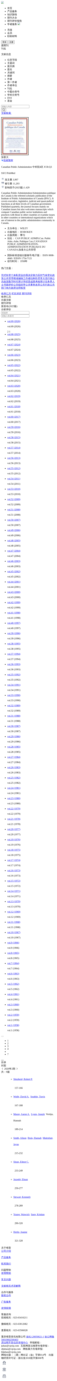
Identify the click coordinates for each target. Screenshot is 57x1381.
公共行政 (45, 284)
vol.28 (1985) (13, 746)
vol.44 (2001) (13, 581)
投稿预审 (8, 160)
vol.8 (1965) (13, 953)
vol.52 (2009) (13, 499)
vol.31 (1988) (13, 716)
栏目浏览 (16, 293)
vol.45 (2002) (13, 571)
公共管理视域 (11, 278)
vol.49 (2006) (13, 530)
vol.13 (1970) (13, 901)
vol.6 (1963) (13, 973)
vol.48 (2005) (13, 540)
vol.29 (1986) (13, 736)
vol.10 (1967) (13, 932)
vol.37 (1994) (13, 654)
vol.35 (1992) (13, 674)
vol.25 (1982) (13, 777)
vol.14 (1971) (13, 891)
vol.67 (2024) (13, 344)
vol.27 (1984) (13, 757)
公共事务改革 (33, 284)
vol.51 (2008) (13, 509)
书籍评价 (8, 284)
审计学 (22, 281)
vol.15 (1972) (13, 881)
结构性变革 (36, 278)
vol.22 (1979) (13, 808)
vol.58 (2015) (13, 437)
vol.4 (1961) (13, 994)
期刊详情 (27, 293)
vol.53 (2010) (13, 489)
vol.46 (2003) (13, 561)
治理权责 (21, 288)
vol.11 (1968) (13, 922)
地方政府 (11, 288)
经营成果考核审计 (35, 281)
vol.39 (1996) (13, 633)
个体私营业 (17, 275)
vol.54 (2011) (13, 478)
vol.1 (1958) (13, 1025)
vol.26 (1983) (13, 767)
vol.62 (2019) (13, 396)
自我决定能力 (30, 275)
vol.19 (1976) (13, 839)
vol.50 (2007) (13, 520)
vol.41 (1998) (13, 612)
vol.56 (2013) (13, 458)
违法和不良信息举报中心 (14, 1342)
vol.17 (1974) (13, 860)
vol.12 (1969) (13, 911)
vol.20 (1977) (13, 829)
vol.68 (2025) (13, 334)
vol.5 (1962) (13, 984)
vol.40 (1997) (13, 623)
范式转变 (6, 275)
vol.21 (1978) (13, 819)
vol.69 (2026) (13, 321)
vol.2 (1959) (13, 1015)
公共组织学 (19, 284)
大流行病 (47, 278)
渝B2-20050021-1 (35, 1336)
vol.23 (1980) (13, 798)
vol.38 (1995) (13, 643)
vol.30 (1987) (13, 726)
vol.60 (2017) (13, 416)
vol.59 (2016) (13, 427)
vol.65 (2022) (13, 365)
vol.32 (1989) (13, 705)
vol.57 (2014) (13, 447)
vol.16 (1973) (13, 870)
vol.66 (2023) (13, 355)
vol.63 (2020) (13, 386)
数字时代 (13, 281)
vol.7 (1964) (13, 963)
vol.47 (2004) (13, 551)
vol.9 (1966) (13, 942)
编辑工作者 (24, 278)
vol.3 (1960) (13, 1004)
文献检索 (6, 113)
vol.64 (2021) (13, 375)
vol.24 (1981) (13, 788)
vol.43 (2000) (13, 592)
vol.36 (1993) (13, 664)
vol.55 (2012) (13, 468)
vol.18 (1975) (13, 850)
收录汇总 (6, 293)
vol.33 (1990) (13, 695)
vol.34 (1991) (13, 685)
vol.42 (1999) (13, 602)
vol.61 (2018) (13, 406)
